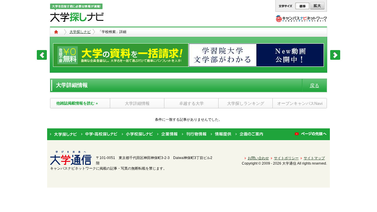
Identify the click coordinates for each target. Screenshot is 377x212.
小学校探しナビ (137, 134)
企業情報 (167, 134)
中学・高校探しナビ (99, 134)
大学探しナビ (80, 32)
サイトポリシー (286, 158)
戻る (314, 85)
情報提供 (221, 134)
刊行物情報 (194, 134)
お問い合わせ (258, 158)
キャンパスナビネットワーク (301, 18)
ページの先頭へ (311, 134)
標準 (302, 6)
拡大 (317, 6)
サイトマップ (314, 158)
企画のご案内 (249, 134)
